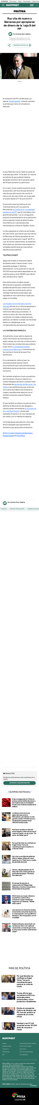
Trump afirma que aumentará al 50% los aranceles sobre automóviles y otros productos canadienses (26, 997)
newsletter (6, 1052)
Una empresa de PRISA (19, 1095)
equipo (4, 1043)
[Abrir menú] (3, 5)
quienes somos (6, 1046)
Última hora (32, 5)
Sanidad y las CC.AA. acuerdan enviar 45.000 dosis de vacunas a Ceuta (27, 1026)
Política (19, 11)
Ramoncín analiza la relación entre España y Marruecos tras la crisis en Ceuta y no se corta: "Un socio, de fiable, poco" (24, 832)
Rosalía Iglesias (14, 101)
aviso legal (23, 1049)
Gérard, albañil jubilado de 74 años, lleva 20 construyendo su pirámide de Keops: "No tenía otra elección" (23, 872)
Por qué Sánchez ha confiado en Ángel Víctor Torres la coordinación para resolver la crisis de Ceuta (24, 846)
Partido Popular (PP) (17, 509)
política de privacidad (26, 1052)
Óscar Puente (27, 1)
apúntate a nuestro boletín (19, 783)
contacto (5, 1049)
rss (3, 1054)
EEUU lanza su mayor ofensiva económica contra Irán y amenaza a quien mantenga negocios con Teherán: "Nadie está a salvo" (23, 899)
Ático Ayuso (13, 1)
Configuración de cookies (28, 1043)
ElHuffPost (21, 436)
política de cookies (25, 1046)
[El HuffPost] (12, 5)
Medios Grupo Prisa (19, 1100)
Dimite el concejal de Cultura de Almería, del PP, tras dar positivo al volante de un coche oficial (26, 1012)
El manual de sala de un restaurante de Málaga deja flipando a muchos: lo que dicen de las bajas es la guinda (23, 886)
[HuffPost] (8, 1038)
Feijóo (19, 1)
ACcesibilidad (24, 1054)
